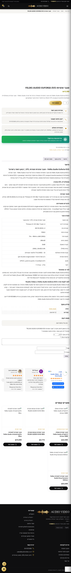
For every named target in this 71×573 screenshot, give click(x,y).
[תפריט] (67, 6)
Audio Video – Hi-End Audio (56, 375)
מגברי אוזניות (56, 11)
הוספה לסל (55, 103)
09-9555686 (44, 1)
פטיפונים (31, 530)
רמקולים (31, 514)
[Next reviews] (3, 379)
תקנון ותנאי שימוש (63, 552)
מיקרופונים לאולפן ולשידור (26, 527)
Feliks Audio (53, 150)
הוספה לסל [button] (57, 444)
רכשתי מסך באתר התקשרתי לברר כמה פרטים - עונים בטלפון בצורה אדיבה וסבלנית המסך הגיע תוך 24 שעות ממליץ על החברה (35, 381)
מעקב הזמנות (65, 548)
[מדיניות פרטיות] (4, 564)
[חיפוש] (9, 6)
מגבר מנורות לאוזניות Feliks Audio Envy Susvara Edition (59, 478)
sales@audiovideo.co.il (24, 552)
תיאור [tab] (65, 159)
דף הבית (67, 11)
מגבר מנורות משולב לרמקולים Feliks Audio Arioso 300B (60, 434)
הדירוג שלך (65, 335)
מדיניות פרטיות (64, 558)
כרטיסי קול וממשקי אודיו (26, 533)
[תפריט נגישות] (4, 569)
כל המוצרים (30, 539)
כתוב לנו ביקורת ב (58, 387)
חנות (62, 11)
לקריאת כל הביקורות (58, 383)
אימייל (66, 352)
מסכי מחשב (30, 523)
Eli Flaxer (35, 370)
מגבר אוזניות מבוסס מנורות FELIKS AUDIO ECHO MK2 (36, 433)
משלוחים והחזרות (64, 555)
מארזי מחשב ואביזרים (27, 536)
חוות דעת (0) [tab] (48, 159)
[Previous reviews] (45, 379)
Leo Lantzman (12, 370)
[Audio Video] (38, 6)
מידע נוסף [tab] (58, 159)
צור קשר (66, 561)
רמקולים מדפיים (28, 520)
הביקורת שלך (64, 337)
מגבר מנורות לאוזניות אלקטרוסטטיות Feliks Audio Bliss (12, 434)
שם (67, 348)
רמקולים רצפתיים (28, 517)
